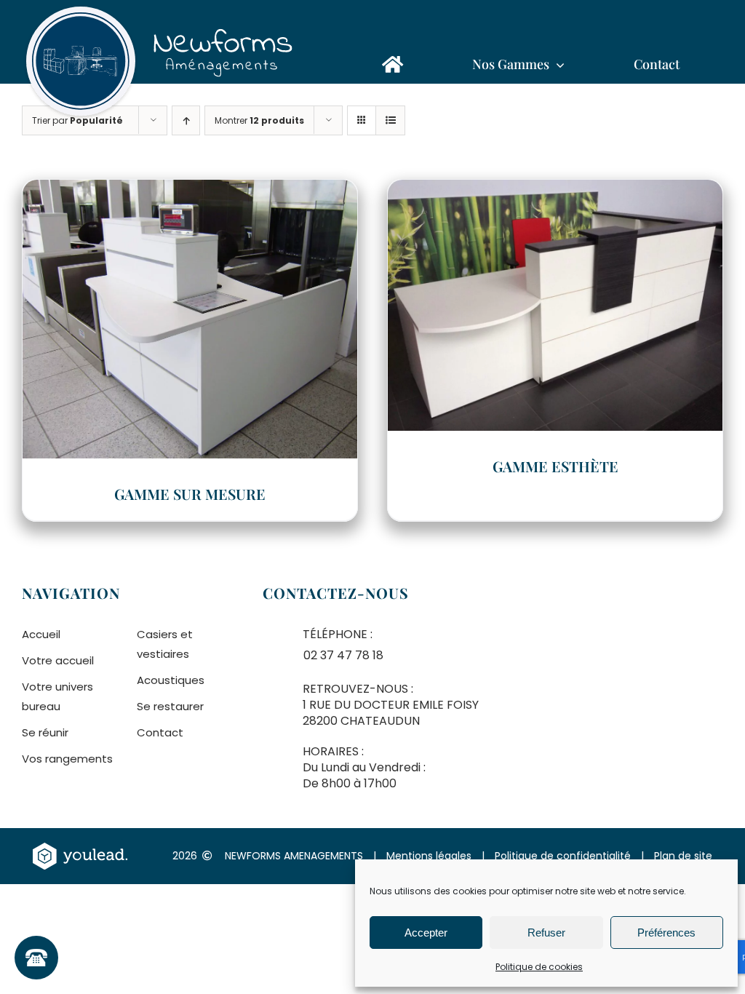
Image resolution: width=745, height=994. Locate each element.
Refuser (546, 932)
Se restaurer (170, 706)
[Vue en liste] (390, 120)
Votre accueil (58, 660)
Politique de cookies (539, 967)
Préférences (666, 932)
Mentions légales (428, 855)
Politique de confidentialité (563, 855)
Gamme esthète (555, 466)
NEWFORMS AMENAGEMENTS (294, 855)
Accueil (41, 634)
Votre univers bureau (57, 696)
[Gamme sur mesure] (190, 189)
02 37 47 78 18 (343, 655)
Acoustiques (170, 680)
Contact (160, 732)
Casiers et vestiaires (165, 644)
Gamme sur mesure (190, 494)
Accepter (426, 932)
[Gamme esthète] (555, 189)
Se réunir (45, 732)
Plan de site (683, 855)
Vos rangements (67, 758)
